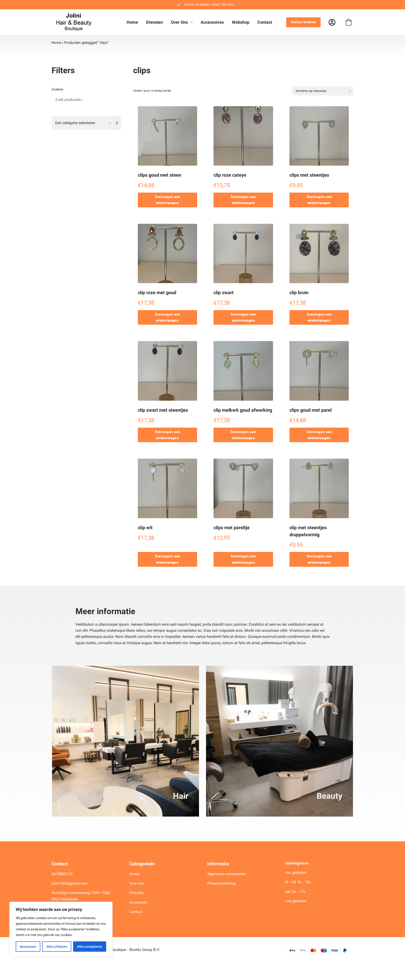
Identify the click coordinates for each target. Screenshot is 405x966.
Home (132, 22)
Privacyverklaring (221, 883)
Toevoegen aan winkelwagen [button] (167, 199)
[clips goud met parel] (319, 370)
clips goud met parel (310, 410)
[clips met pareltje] (243, 488)
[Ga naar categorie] (117, 123)
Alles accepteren (89, 946)
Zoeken (57, 89)
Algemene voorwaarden (226, 874)
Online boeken (303, 22)
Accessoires (212, 22)
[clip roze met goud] (167, 253)
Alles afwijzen (56, 946)
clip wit (145, 527)
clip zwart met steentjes (163, 410)
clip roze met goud (157, 292)
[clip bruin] (319, 253)
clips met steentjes (309, 175)
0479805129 (62, 874)
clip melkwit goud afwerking (243, 410)
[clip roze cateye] (243, 136)
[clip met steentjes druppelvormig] (319, 488)
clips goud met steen (159, 175)
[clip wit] (167, 488)
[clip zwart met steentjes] (167, 370)
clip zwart (224, 292)
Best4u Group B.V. (144, 950)
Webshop (240, 22)
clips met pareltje (232, 527)
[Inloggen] (332, 22)
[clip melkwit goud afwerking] (243, 370)
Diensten (154, 22)
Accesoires (138, 902)
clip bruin (298, 292)
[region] (60, 929)
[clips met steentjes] (319, 136)
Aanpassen (28, 946)
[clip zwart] (243, 253)
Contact (264, 22)
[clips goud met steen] (167, 136)
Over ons (179, 22)
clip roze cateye (230, 175)
